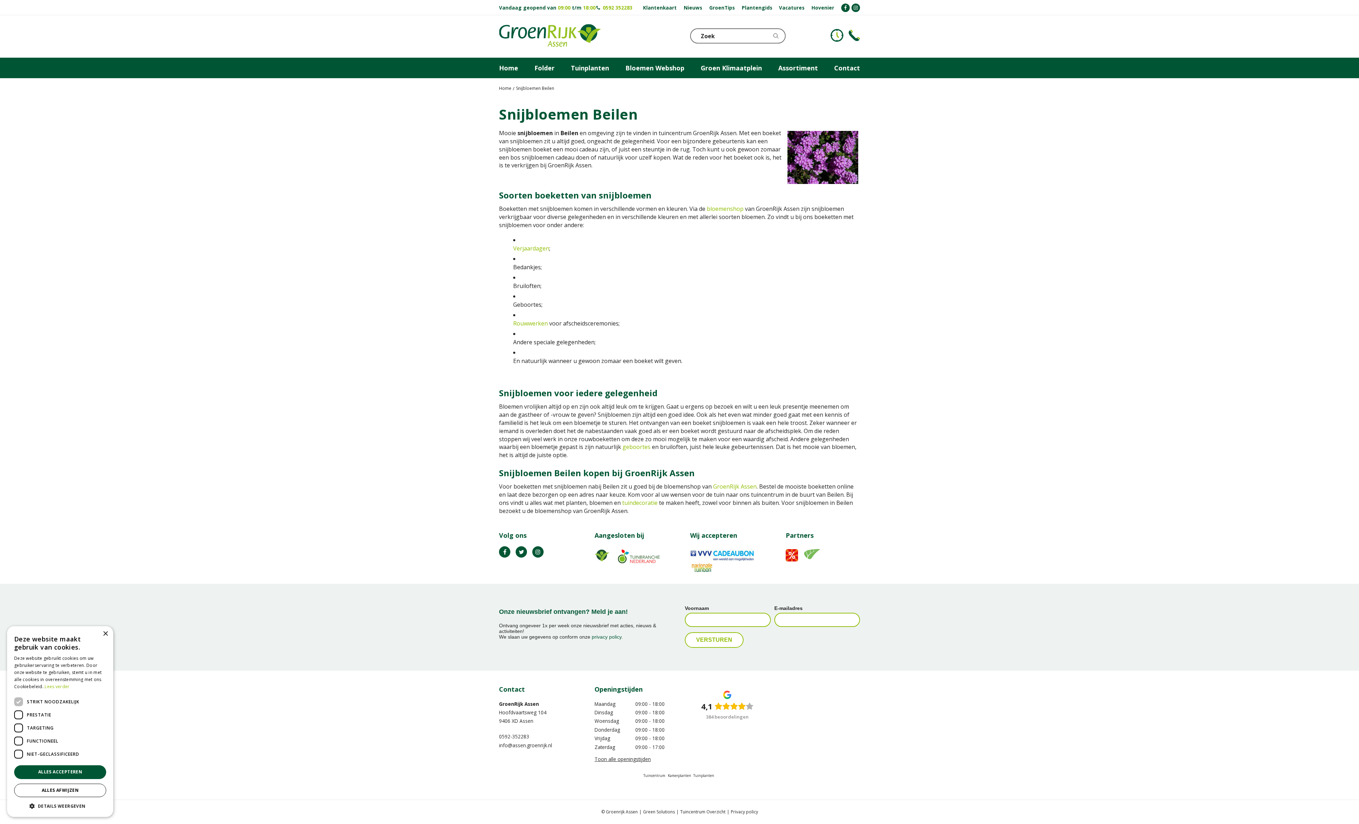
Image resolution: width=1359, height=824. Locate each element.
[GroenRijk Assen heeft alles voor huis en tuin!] (550, 36)
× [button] (105, 633)
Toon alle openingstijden (623, 759)
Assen (749, 486)
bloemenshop (726, 209)
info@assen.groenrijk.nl (525, 745)
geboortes (636, 447)
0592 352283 (617, 7)
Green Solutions (659, 812)
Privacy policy (744, 812)
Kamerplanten (679, 775)
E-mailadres (788, 608)
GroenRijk (727, 486)
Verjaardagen (531, 248)
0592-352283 (514, 736)
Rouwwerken (531, 323)
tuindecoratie (640, 503)
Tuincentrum (654, 775)
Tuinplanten (703, 775)
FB (504, 552)
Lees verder (57, 687)
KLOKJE (837, 35)
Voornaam (697, 608)
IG (538, 552)
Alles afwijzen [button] (60, 790)
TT (521, 552)
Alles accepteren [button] (60, 772)
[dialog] (60, 721)
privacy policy (606, 637)
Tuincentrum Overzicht (703, 812)
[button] (60, 806)
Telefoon (854, 35)
